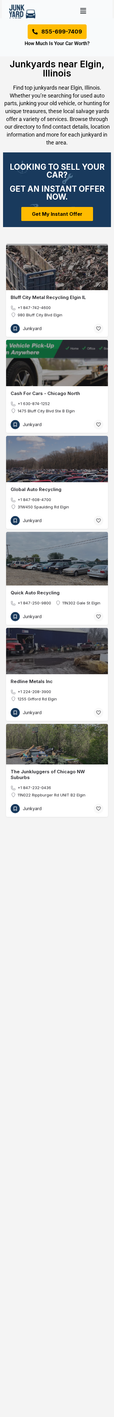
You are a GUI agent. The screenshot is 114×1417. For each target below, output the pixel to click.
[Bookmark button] (98, 328)
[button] (83, 10)
